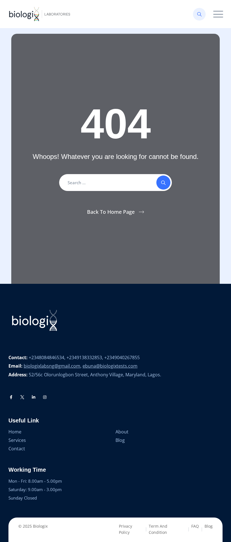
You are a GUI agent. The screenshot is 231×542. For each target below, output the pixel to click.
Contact (16, 448)
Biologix (40, 526)
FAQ (195, 526)
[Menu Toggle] (217, 14)
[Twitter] (22, 397)
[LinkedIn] (33, 397)
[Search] (199, 14)
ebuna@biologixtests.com (110, 366)
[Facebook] (11, 397)
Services (17, 440)
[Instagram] (45, 397)
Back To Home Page (111, 211)
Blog (120, 440)
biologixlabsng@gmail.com (52, 366)
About (121, 432)
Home (14, 432)
